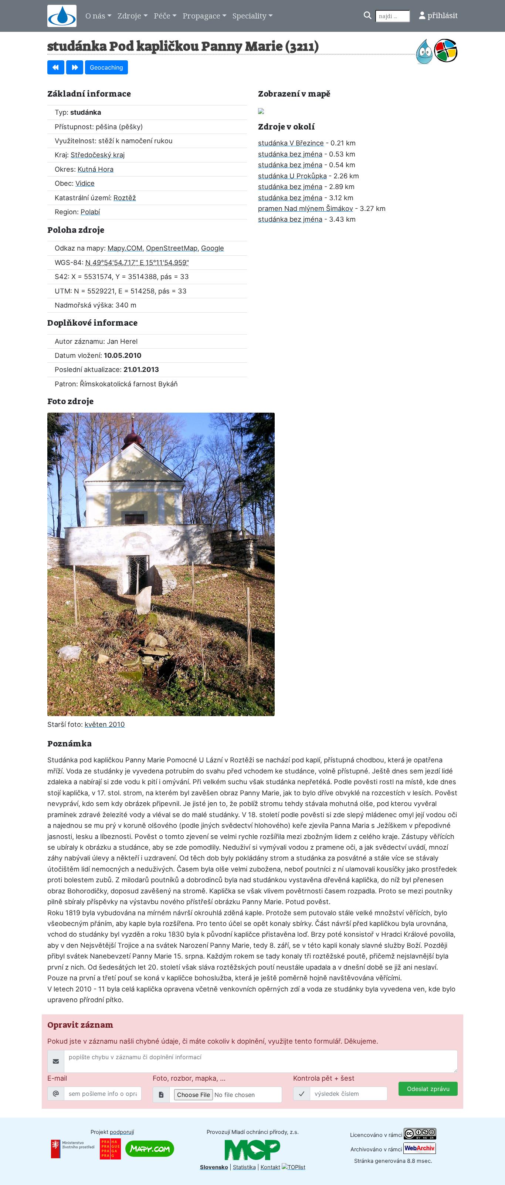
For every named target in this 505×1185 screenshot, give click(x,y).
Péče (162, 15)
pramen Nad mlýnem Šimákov (305, 208)
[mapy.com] (150, 1148)
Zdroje (129, 15)
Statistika (244, 1167)
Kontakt (270, 1167)
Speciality (250, 15)
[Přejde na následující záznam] (74, 67)
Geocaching (106, 67)
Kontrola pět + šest (324, 1078)
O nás (95, 15)
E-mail (57, 1078)
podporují (122, 1132)
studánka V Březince (291, 143)
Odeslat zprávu (428, 1088)
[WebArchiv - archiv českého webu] (419, 1149)
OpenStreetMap (171, 248)
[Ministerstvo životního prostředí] (73, 1148)
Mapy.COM (125, 248)
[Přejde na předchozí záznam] (55, 67)
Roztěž (124, 198)
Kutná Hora (95, 169)
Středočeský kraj (98, 155)
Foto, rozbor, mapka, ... (189, 1078)
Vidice (85, 183)
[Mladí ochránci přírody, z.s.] (252, 1149)
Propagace (201, 15)
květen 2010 (105, 724)
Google (212, 248)
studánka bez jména (290, 154)
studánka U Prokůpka (292, 176)
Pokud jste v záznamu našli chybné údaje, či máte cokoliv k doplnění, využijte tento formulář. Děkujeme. (212, 1041)
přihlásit (443, 15)
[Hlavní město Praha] (110, 1148)
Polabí (90, 212)
